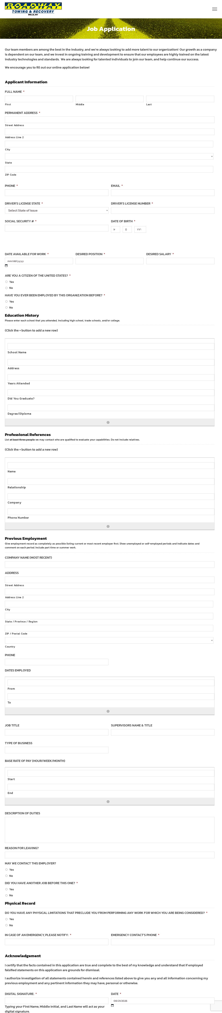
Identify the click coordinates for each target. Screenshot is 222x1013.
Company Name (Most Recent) (28, 557)
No (11, 288)
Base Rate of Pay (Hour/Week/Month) (35, 761)
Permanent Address (22, 113)
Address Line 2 (14, 137)
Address (12, 573)
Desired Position (90, 254)
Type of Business (18, 743)
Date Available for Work (27, 254)
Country (10, 646)
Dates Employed (18, 670)
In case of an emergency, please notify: (38, 935)
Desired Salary (160, 254)
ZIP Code (10, 175)
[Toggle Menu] (215, 9)
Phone (11, 186)
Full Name (15, 92)
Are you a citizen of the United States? (38, 275)
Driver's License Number (132, 203)
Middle (80, 104)
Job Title (12, 725)
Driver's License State (24, 203)
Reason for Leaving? (22, 848)
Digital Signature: (21, 994)
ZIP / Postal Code (16, 633)
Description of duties (22, 813)
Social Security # (21, 221)
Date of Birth (123, 221)
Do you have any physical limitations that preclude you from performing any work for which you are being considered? (106, 913)
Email (117, 186)
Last (149, 104)
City (7, 149)
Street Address (14, 125)
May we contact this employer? (30, 863)
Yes (11, 282)
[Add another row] (108, 422)
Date (116, 994)
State (8, 163)
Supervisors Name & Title (131, 725)
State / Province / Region (21, 621)
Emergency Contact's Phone (135, 935)
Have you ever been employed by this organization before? (55, 295)
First (8, 104)
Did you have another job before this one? (41, 883)
